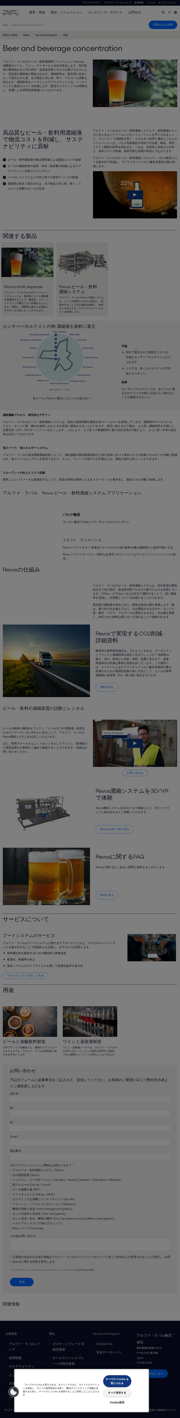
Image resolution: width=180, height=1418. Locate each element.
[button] (13, 1392)
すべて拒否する (117, 1392)
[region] (81, 1390)
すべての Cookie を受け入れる (117, 1381)
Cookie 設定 (117, 1402)
